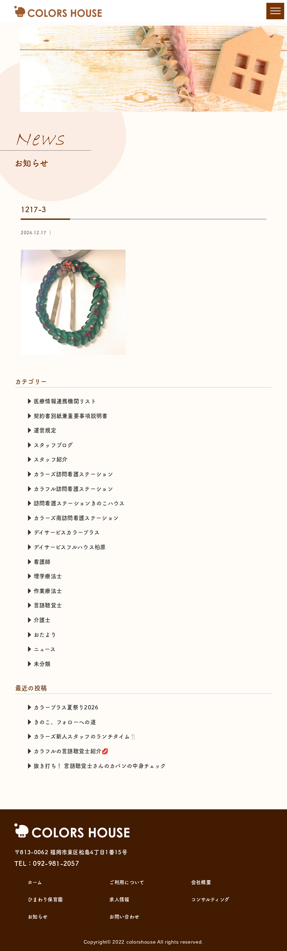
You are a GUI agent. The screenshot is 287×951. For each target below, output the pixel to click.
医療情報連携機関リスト (65, 401)
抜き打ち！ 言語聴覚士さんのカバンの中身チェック (100, 766)
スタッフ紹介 (51, 459)
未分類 (42, 664)
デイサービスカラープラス (67, 532)
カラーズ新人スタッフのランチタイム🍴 (85, 736)
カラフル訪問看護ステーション (73, 489)
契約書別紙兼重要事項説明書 (71, 416)
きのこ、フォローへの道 (65, 722)
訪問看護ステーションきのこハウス (79, 503)
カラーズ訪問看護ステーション (73, 474)
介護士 (42, 620)
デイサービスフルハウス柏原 (70, 547)
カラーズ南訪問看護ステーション (76, 518)
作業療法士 (48, 591)
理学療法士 (48, 576)
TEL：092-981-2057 (46, 863)
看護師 (42, 562)
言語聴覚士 (48, 605)
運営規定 (45, 430)
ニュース (45, 649)
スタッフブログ (53, 445)
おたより (45, 635)
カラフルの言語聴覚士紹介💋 (71, 751)
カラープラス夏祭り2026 (66, 707)
